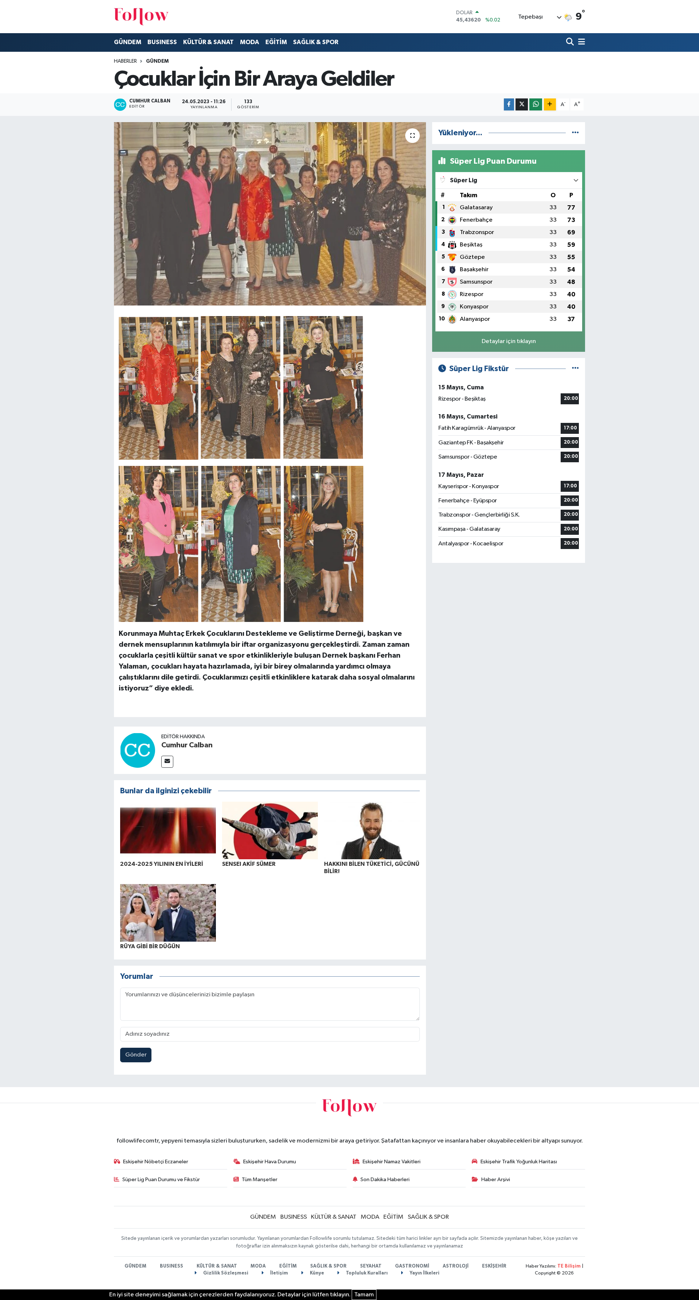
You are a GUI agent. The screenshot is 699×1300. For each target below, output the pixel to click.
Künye (316, 1273)
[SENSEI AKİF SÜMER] (270, 830)
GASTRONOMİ (412, 1266)
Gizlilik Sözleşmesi (225, 1273)
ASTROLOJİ (456, 1266)
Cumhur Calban (187, 745)
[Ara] (570, 42)
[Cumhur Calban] (137, 750)
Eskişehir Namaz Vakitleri (391, 1161)
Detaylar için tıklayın (509, 341)
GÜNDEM (127, 42)
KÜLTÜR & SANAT (208, 42)
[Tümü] (575, 133)
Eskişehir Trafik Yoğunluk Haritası (519, 1161)
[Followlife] (141, 16)
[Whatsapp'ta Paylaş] (535, 104)
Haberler (125, 61)
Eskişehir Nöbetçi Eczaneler (155, 1161)
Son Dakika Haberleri (385, 1179)
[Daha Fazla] (550, 104)
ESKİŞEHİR (494, 1266)
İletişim (278, 1273)
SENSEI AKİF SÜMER (249, 864)
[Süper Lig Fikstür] (575, 369)
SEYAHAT (371, 1266)
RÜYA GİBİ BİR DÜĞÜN (150, 946)
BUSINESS (162, 42)
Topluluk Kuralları (366, 1273)
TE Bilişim (569, 1266)
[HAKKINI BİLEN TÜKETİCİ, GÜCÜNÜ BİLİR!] (372, 830)
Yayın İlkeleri (423, 1273)
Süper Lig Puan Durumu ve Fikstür (161, 1179)
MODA (249, 42)
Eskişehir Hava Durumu (269, 1161)
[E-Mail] (167, 762)
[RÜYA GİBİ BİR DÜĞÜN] (168, 913)
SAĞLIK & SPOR (315, 42)
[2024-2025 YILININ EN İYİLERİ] (168, 830)
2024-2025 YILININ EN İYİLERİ (161, 864)
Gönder (136, 1055)
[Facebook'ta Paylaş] (509, 104)
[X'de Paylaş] (522, 104)
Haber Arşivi (495, 1179)
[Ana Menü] (580, 42)
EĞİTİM (276, 42)
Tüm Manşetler (259, 1179)
